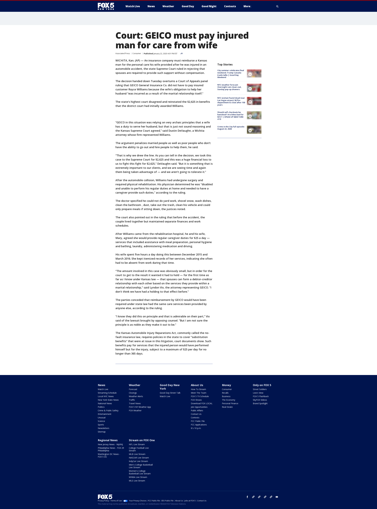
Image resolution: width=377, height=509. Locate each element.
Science (101, 421)
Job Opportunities (199, 407)
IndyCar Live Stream (138, 461)
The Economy (228, 399)
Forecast (133, 389)
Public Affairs (197, 410)
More (247, 6)
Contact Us (196, 414)
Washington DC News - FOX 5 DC (109, 455)
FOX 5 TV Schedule (200, 396)
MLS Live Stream (137, 480)
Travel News (135, 403)
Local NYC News (106, 396)
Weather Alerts (136, 396)
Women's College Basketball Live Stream (140, 472)
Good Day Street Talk (170, 392)
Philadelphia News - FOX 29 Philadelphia (111, 449)
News (101, 385)
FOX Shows (196, 399)
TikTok (259, 497)
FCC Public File (198, 421)
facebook (247, 497)
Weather (134, 385)
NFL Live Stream (137, 444)
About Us (197, 385)
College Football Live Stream (139, 449)
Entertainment (104, 414)
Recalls (225, 392)
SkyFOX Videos (260, 399)
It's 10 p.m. (196, 428)
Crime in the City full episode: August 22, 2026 (231, 127)
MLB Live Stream (137, 454)
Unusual (101, 417)
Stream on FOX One (142, 440)
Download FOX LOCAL (202, 403)
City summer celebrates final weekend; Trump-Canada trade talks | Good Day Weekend (230, 74)
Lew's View (258, 392)
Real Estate (227, 407)
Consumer (136, 53)
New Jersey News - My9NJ (110, 444)
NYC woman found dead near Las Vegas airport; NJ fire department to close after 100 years (231, 101)
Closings (133, 392)
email (277, 497)
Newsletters (103, 428)
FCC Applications (199, 424)
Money (226, 385)
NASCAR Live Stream (139, 457)
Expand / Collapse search (277, 6)
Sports (101, 424)
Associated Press (122, 53)
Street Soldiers (260, 389)
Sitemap (102, 431)
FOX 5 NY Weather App (140, 407)
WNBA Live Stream (138, 477)
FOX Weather (135, 410)
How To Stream (198, 389)
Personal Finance (230, 403)
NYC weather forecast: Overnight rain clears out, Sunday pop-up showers (229, 87)
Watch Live (103, 389)
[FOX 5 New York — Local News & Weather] (107, 6)
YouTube (265, 497)
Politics (101, 407)
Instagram (253, 497)
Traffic (132, 399)
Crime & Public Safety (108, 410)
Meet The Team (198, 392)
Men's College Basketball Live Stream (141, 466)
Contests (195, 417)
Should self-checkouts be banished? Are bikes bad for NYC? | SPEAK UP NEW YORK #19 (230, 115)
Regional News (108, 440)
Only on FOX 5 (262, 385)
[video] (254, 73)
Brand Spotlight (260, 403)
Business (226, 396)
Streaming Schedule (107, 392)
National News (105, 403)
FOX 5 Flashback (261, 396)
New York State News (108, 399)
